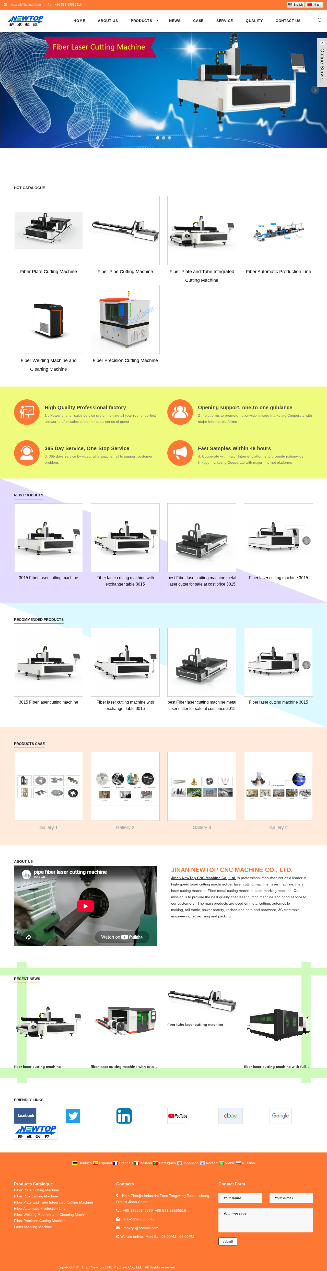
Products (141, 21)
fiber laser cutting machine (37, 1067)
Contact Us (288, 21)
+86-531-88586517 (139, 1219)
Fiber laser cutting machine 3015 (278, 578)
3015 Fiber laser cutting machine (48, 578)
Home (79, 21)
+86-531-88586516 (68, 4)
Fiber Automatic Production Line (278, 271)
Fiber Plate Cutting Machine (48, 271)
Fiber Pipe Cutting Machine (125, 271)
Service (224, 21)
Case (198, 21)
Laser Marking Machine (33, 1227)
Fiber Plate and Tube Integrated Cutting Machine (202, 276)
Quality (254, 21)
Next (315, 90)
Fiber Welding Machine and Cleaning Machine (49, 365)
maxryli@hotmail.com (26, 4)
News (174, 21)
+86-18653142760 (138, 1210)
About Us (108, 21)
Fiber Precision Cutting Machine (125, 360)
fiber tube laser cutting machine (195, 1024)
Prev (12, 90)
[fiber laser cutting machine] (163, 90)
